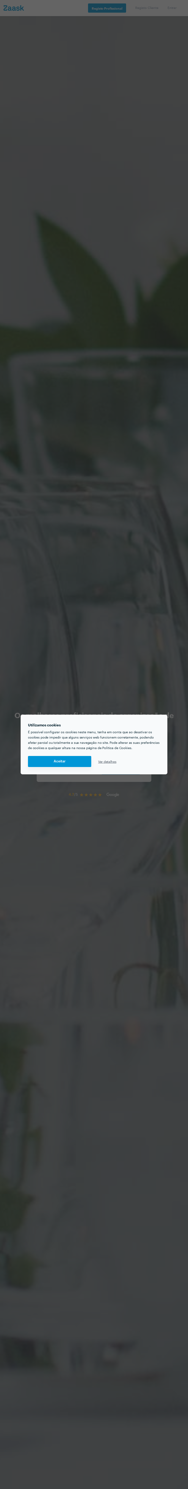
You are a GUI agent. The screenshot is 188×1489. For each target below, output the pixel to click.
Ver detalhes (107, 761)
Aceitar (60, 761)
